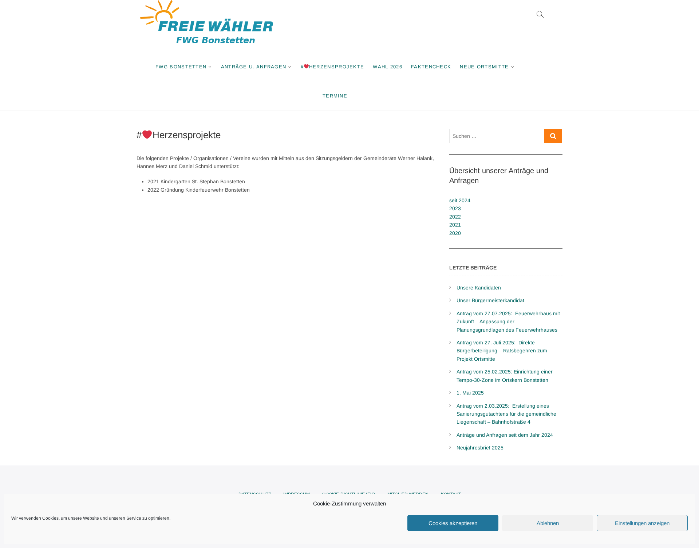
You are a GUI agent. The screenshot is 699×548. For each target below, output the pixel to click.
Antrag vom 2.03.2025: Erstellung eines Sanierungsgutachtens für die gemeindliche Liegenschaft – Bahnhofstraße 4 (506, 414)
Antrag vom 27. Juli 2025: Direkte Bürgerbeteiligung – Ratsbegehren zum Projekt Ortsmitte (502, 351)
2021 (455, 225)
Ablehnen (548, 523)
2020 (455, 233)
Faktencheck (431, 66)
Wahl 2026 (387, 66)
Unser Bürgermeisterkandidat (490, 300)
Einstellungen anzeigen (642, 523)
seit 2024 (459, 200)
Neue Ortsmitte (484, 66)
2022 (455, 217)
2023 (455, 208)
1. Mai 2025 (470, 393)
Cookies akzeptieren (453, 523)
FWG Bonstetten (180, 66)
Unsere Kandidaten (479, 288)
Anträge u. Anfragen (254, 66)
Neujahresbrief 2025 (480, 448)
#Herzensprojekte (332, 66)
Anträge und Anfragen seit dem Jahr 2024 (505, 435)
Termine (335, 96)
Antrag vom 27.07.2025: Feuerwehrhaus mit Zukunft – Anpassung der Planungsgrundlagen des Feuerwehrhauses (508, 322)
